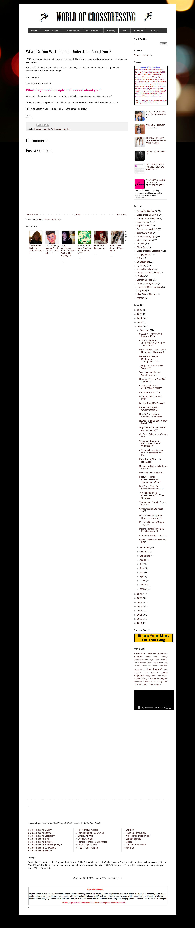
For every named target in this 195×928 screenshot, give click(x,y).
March (143, 581)
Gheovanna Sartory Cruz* (152, 666)
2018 (139, 606)
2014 (139, 623)
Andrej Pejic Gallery (86, 845)
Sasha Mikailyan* (158, 679)
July (142, 564)
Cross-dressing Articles (41, 851)
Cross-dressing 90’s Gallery (42, 848)
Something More (144, 280)
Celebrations (143, 262)
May (142, 572)
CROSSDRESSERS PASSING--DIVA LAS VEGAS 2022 (155, 166)
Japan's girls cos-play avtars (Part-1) (156, 114)
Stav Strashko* (141, 684)
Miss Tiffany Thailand (87, 848)
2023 (139, 322)
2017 (139, 611)
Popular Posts (143, 226)
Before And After (144, 233)
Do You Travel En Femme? (152, 403)
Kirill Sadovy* (151, 673)
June (142, 568)
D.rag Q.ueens (143, 254)
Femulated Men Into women (90, 833)
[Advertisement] (77, 278)
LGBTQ (140, 276)
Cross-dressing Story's (43, 129)
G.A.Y (139, 258)
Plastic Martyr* (141, 679)
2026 (139, 310)
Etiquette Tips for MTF (149, 392)
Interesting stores (145, 240)
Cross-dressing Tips (62, 129)
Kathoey (140, 298)
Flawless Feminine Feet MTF (153, 535)
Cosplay (140, 244)
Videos (128, 842)
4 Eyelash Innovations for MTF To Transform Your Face (151, 452)
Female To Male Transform (149, 287)
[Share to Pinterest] (48, 125)
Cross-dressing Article (147, 283)
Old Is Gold (142, 247)
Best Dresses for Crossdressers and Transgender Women (150, 479)
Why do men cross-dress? (137, 836)
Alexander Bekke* (145, 653)
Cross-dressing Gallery (40, 830)
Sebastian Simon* (141, 682)
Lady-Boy (141, 290)
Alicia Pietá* (152, 657)
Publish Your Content (135, 845)
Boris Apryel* (149, 660)
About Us (129, 848)
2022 (139, 326)
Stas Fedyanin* (159, 681)
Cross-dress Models (146, 229)
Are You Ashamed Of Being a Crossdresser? (155, 182)
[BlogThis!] (40, 125)
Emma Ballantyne (145, 269)
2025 (139, 314)
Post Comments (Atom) (50, 219)
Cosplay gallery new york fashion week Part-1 (156, 140)
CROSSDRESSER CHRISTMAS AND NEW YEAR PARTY (152, 343)
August (143, 560)
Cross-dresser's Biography (149, 251)
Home (77, 214)
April (142, 576)
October (144, 551)
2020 (139, 598)
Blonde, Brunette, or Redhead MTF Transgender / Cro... (149, 359)
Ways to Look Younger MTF (152, 473)
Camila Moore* (140, 663)
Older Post (122, 214)
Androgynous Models (147, 218)
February (144, 585)
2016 (139, 615)
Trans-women (143, 222)
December (145, 330)
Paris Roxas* (162, 676)
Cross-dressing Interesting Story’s (46, 845)
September (145, 556)
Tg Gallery (141, 265)
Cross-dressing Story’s (39, 833)
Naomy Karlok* (150, 676)
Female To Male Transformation (91, 842)
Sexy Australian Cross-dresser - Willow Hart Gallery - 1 (68, 250)
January (144, 589)
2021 (139, 594)
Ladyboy (129, 830)
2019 (139, 602)
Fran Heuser (158, 663)
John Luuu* (153, 669)
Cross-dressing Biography (41, 836)
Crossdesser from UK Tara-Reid (116, 248)
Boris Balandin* (161, 660)
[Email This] (37, 125)
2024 (139, 318)
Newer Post (32, 214)
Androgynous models (87, 830)
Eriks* (149, 663)
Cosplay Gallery (84, 839)
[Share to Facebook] (45, 125)
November (145, 547)
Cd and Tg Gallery (145, 211)
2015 (139, 619)
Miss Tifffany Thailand (147, 294)
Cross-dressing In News (148, 273)
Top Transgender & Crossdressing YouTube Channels (151, 495)
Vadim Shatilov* (154, 685)
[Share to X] (43, 125)
